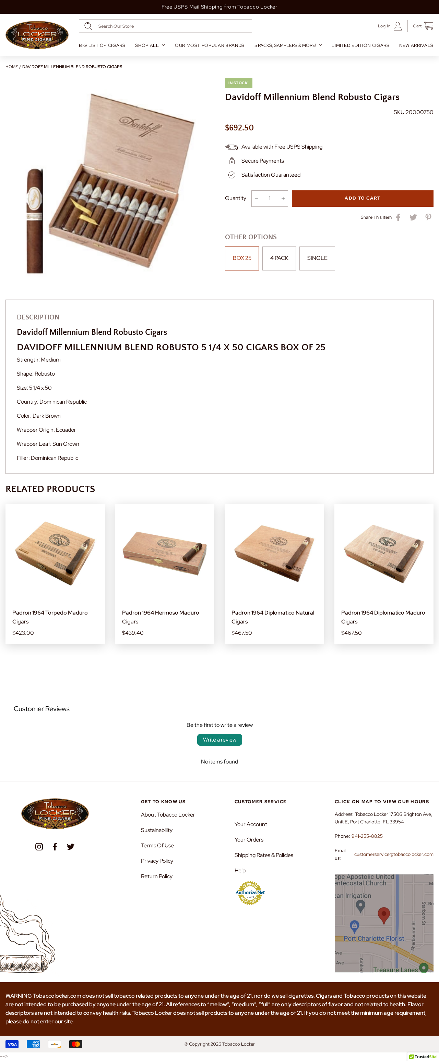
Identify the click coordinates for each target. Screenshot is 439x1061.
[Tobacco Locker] (37, 35)
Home (11, 67)
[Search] (88, 26)
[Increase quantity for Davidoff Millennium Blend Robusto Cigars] (283, 198)
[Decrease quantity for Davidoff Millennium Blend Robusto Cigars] (256, 198)
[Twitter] (70, 846)
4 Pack (279, 258)
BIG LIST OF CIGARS (102, 45)
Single (317, 258)
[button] (421, 26)
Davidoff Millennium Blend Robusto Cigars (72, 67)
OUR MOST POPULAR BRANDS (210, 45)
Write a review (219, 739)
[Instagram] (39, 846)
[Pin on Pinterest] (428, 217)
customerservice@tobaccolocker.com (394, 854)
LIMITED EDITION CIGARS (360, 45)
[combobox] (165, 26)
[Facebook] (55, 846)
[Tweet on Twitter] (413, 217)
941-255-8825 (367, 836)
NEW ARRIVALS (416, 45)
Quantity (235, 198)
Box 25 (242, 258)
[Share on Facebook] (398, 217)
